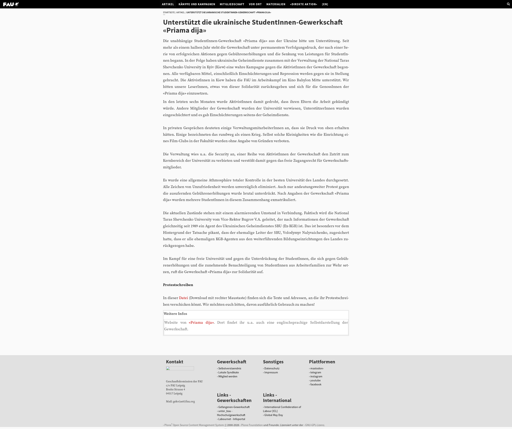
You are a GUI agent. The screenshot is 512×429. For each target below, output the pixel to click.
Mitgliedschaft (232, 4)
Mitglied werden (227, 376)
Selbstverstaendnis (229, 368)
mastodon (316, 368)
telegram (315, 372)
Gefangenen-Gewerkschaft (234, 407)
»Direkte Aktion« (303, 4)
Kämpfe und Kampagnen (197, 4)
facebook (315, 384)
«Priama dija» (201, 322)
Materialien (275, 4)
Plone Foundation (252, 425)
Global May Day (273, 415)
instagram (316, 376)
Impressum (271, 372)
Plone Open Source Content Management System (194, 425)
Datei (183, 298)
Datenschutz (271, 368)
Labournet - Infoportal (231, 419)
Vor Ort (255, 4)
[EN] (325, 4)
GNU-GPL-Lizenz (314, 425)
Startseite (169, 12)
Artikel (168, 4)
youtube (315, 380)
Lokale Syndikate (228, 372)
